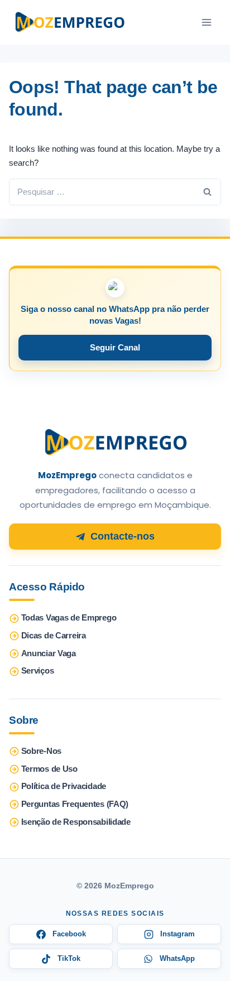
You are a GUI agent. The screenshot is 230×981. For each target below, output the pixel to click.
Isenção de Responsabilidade (76, 822)
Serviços (37, 670)
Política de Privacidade (63, 786)
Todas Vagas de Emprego (69, 617)
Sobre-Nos (41, 751)
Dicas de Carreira (53, 635)
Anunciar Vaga (48, 653)
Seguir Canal (115, 347)
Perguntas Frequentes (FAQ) (74, 804)
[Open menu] (206, 22)
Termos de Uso (49, 768)
